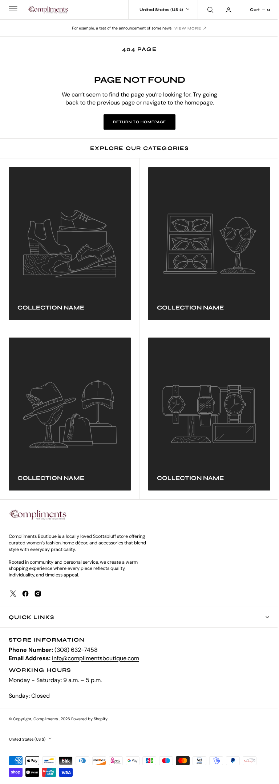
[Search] (204, 9)
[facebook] (25, 593)
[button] (12, 9)
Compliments (46, 718)
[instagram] (37, 593)
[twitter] (13, 593)
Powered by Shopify (89, 718)
